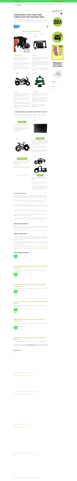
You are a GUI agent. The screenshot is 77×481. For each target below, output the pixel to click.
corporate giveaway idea (34, 19)
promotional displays (20, 248)
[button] (61, 4)
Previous (43, 11)
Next (47, 11)
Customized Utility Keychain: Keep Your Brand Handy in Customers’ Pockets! (30, 218)
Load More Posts (31, 345)
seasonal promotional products (30, 247)
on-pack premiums (39, 247)
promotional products (32, 226)
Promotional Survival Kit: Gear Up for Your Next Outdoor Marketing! (28, 200)
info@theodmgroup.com (18, 1)
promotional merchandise (34, 33)
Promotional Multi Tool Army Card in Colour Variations (26, 210)
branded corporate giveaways (19, 247)
